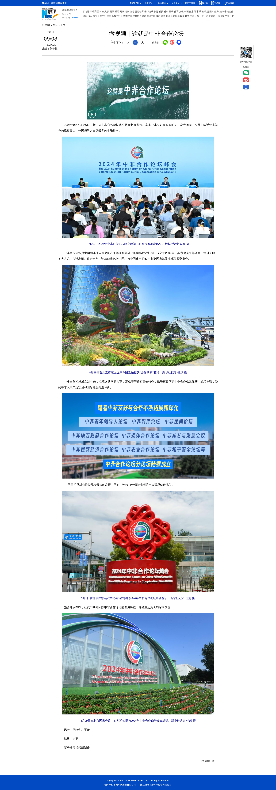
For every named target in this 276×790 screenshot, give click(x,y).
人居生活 (102, 16)
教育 (156, 11)
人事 (106, 11)
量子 (171, 11)
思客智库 (139, 11)
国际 (112, 11)
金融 (85, 16)
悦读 (192, 16)
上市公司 (220, 16)
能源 (168, 16)
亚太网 (212, 16)
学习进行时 (88, 11)
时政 (102, 11)
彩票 (177, 16)
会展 (172, 16)
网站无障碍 (190, 3)
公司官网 (66, 14)
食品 (95, 16)
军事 (196, 11)
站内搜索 (230, 3)
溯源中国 (151, 16)
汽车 (90, 16)
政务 (216, 11)
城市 (158, 16)
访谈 (201, 11)
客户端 (205, 3)
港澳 (127, 11)
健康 (191, 11)
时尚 (187, 16)
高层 (96, 11)
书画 (186, 11)
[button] (92, 116)
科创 (166, 11)
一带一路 (203, 16)
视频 (206, 11)
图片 (211, 11)
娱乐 (182, 16)
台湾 (132, 11)
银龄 (144, 16)
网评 (122, 11)
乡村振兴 (137, 16)
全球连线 (148, 11)
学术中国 (127, 16)
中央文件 (228, 11)
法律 (221, 11)
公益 (197, 16)
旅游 (163, 16)
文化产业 (229, 16)
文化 (181, 11)
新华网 (46, 25)
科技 (161, 11)
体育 (176, 11)
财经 (117, 11)
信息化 (110, 16)
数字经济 (118, 16)
